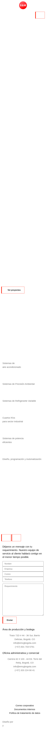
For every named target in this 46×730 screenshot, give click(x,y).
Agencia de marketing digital (28, 722)
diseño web (9, 725)
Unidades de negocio (19, 47)
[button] (12, 290)
